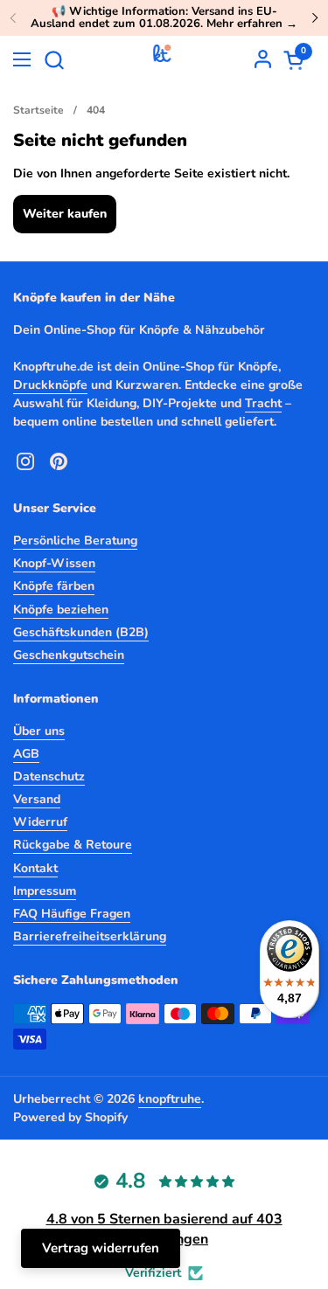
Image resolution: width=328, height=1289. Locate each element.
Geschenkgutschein (68, 655)
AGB (26, 753)
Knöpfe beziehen (60, 609)
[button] (54, 60)
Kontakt (35, 868)
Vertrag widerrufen (100, 1248)
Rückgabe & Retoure (72, 844)
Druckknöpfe (50, 385)
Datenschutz (49, 776)
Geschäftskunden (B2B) (81, 632)
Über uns (39, 731)
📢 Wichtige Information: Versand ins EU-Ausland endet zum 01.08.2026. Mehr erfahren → (164, 18)
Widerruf (40, 822)
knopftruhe (169, 1099)
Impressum (44, 891)
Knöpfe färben (53, 586)
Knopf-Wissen (54, 563)
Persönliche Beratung (75, 540)
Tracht (263, 403)
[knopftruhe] (162, 59)
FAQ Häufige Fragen (71, 913)
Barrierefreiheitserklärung (89, 936)
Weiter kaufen (65, 213)
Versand (36, 799)
